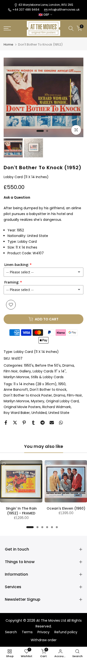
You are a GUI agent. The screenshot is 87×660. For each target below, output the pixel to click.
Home (8, 44)
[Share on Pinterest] (24, 422)
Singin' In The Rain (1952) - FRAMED (21, 511)
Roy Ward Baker (17, 412)
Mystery (37, 401)
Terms (27, 632)
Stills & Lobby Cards (47, 377)
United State (58, 412)
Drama (68, 365)
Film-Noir (74, 395)
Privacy (43, 632)
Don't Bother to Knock (48, 389)
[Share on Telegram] (42, 422)
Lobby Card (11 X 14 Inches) (36, 351)
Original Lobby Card (62, 401)
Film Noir (11, 371)
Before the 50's (48, 365)
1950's (29, 365)
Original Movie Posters (22, 406)
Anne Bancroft (16, 389)
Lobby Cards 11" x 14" (49, 371)
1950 (61, 384)
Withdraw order (44, 640)
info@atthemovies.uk (64, 9)
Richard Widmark (56, 406)
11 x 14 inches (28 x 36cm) (35, 384)
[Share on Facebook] (6, 422)
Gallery (25, 371)
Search (11, 632)
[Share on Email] (52, 422)
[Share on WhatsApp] (61, 422)
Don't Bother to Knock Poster (28, 395)
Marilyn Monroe (16, 377)
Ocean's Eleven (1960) (66, 508)
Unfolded (39, 412)
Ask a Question (17, 197)
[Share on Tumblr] (33, 422)
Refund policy (65, 632)
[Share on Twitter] (15, 422)
